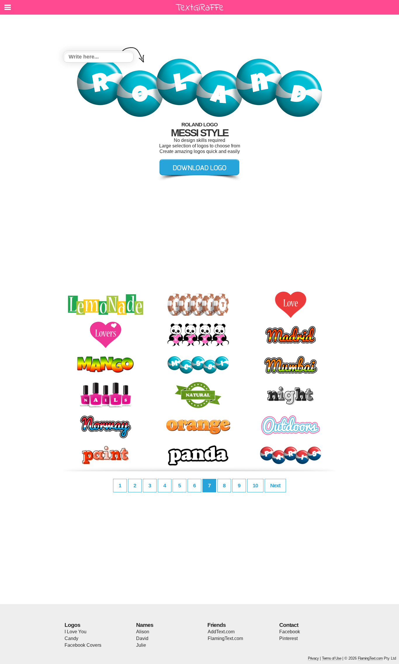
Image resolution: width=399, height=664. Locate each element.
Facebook (289, 631)
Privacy (313, 658)
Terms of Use (331, 658)
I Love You (75, 631)
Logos (72, 625)
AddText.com (221, 631)
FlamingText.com (225, 638)
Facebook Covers (83, 645)
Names (144, 625)
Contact (288, 625)
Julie (141, 645)
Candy (71, 638)
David (142, 638)
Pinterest (288, 638)
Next (275, 485)
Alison (142, 631)
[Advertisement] (201, 29)
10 (255, 485)
